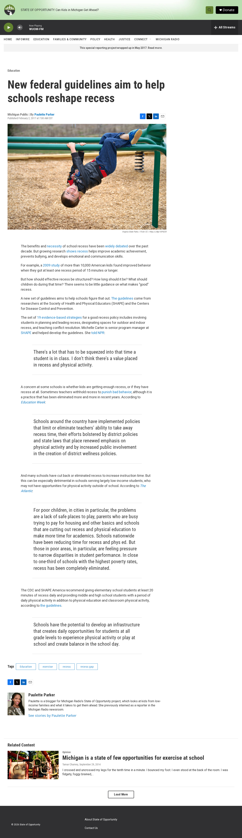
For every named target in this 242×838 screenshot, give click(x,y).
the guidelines (50, 605)
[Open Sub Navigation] (150, 39)
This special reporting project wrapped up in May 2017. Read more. (121, 47)
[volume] (20, 27)
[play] (8, 27)
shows (71, 251)
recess (82, 251)
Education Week (33, 402)
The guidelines (122, 298)
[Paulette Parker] (16, 704)
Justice (124, 39)
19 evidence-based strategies (59, 317)
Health (109, 39)
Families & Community (70, 39)
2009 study (51, 265)
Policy (95, 39)
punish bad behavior (117, 392)
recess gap (87, 666)
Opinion (66, 752)
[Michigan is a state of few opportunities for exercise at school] (33, 765)
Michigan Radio (168, 39)
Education (41, 39)
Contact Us (91, 828)
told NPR (97, 333)
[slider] (25, 27)
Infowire (23, 39)
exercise (48, 666)
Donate (228, 10)
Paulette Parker (44, 114)
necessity (54, 246)
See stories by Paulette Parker (52, 715)
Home (8, 39)
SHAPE (26, 333)
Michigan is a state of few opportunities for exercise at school (133, 757)
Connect (141, 39)
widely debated (116, 246)
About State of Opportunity (101, 819)
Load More (121, 794)
